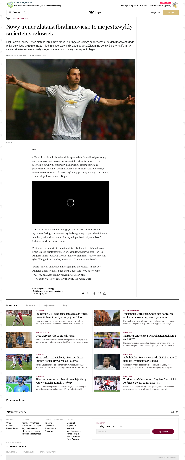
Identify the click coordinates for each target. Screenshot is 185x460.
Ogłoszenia (49, 426)
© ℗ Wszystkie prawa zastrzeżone (47, 291)
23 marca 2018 (83, 279)
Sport (14, 19)
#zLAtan (47, 274)
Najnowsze (49, 305)
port (99, 12)
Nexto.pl (70, 428)
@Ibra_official (40, 266)
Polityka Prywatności (30, 423)
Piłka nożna (22, 19)
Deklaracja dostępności (31, 434)
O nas (8, 423)
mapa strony (11, 452)
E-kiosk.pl (71, 423)
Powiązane (11, 305)
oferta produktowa (48, 452)
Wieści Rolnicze (73, 436)
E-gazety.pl (71, 426)
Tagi (65, 305)
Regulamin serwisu (30, 428)
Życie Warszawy (74, 439)
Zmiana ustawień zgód (31, 426)
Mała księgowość (74, 431)
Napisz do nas (12, 428)
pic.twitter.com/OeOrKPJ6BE (69, 274)
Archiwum (49, 431)
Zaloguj (171, 12)
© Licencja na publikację (43, 288)
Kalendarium (28, 452)
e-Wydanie (155, 12)
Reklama (48, 423)
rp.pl (34, 149)
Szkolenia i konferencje (16, 446)
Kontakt (9, 426)
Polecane (30, 305)
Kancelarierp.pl (73, 434)
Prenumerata (50, 428)
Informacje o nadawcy (31, 431)
